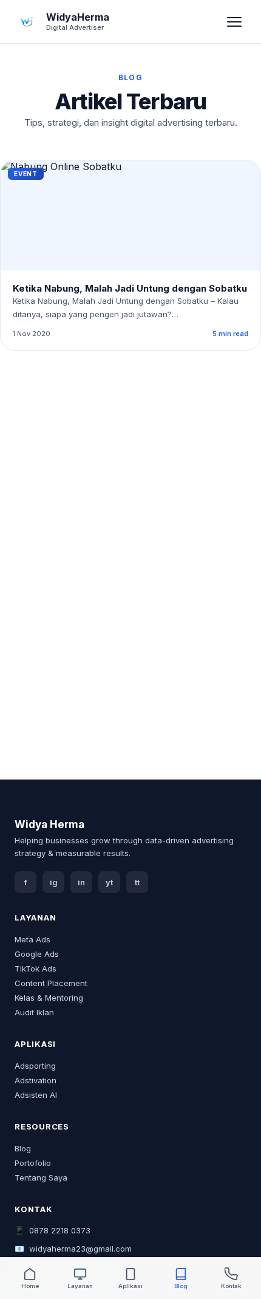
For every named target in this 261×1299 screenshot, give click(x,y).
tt (137, 882)
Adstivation (35, 1080)
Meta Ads (32, 939)
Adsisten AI (36, 1095)
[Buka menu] (234, 22)
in (81, 882)
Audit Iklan (34, 1012)
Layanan (80, 1286)
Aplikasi (130, 1286)
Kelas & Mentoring (49, 998)
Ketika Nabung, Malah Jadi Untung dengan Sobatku (130, 288)
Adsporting (35, 1066)
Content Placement (51, 983)
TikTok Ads (35, 968)
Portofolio (33, 1163)
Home (30, 1286)
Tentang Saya (41, 1177)
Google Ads (37, 954)
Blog (23, 1148)
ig (54, 882)
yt (109, 882)
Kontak (231, 1286)
